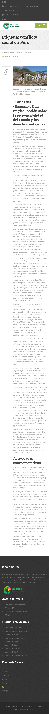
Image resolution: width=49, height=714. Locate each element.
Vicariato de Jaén (11, 645)
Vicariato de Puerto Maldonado (16, 656)
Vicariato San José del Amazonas (17, 631)
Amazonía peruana (32, 89)
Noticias (43, 89)
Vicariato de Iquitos (12, 635)
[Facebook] (3, 2)
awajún (20, 91)
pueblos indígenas (24, 94)
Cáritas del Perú (10, 608)
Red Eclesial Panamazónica (15, 605)
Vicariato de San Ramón (13, 652)
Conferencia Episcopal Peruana (16, 612)
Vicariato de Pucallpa (12, 649)
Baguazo (26, 91)
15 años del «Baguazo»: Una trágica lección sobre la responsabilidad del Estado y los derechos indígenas (30, 113)
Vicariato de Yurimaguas (14, 638)
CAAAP (7, 615)
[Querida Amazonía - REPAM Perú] (13, 25)
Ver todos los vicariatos (13, 628)
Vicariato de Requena (12, 642)
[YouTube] (5, 2)
